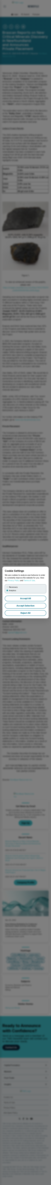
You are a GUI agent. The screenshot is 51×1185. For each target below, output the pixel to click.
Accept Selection (25, 605)
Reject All (25, 613)
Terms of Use (29, 580)
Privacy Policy (14, 580)
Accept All (25, 598)
